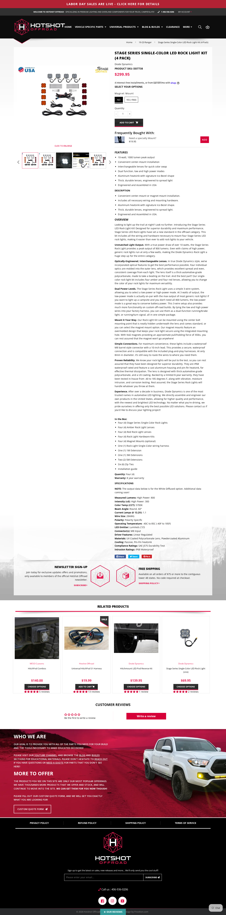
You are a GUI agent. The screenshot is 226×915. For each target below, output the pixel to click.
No (118, 99)
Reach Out (101, 759)
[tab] (162, 190)
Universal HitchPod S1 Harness (86, 668)
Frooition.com (141, 911)
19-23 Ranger (145, 42)
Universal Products (123, 26)
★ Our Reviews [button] (113, 911)
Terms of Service (185, 823)
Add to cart (85, 686)
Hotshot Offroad (92, 911)
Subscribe (151, 877)
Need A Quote (55, 762)
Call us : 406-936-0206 (114, 889)
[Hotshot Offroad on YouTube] (122, 900)
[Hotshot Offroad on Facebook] (102, 900)
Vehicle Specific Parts (89, 26)
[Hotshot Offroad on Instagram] (112, 900)
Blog (82, 755)
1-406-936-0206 (167, 12)
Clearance (173, 26)
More (186, 26)
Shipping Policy (149, 583)
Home (68, 26)
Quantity (119, 108)
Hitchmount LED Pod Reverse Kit (136, 668)
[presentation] (18, 162)
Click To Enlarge (63, 145)
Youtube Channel (45, 755)
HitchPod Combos (37, 668)
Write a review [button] (146, 716)
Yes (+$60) (131, 99)
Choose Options (37, 686)
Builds (96, 755)
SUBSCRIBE (80, 585)
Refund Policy (87, 823)
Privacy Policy (39, 823)
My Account (184, 12)
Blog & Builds (151, 26)
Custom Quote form (30, 809)
